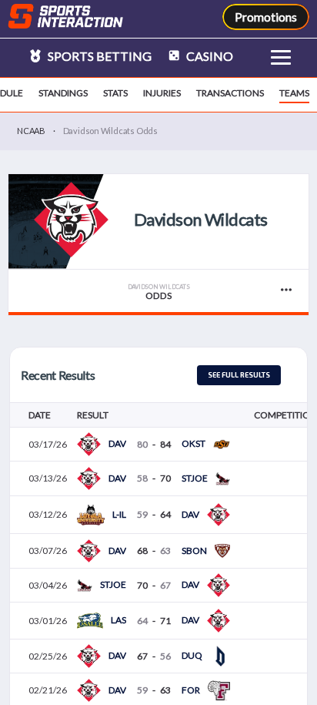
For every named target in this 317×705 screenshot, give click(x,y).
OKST (193, 443)
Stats (115, 93)
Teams (294, 93)
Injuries (162, 93)
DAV (117, 443)
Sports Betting (98, 56)
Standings (63, 93)
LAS (118, 620)
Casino (208, 56)
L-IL (119, 514)
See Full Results (239, 375)
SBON (194, 550)
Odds (159, 292)
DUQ (192, 655)
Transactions (230, 93)
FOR (191, 690)
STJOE (195, 478)
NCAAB (31, 131)
